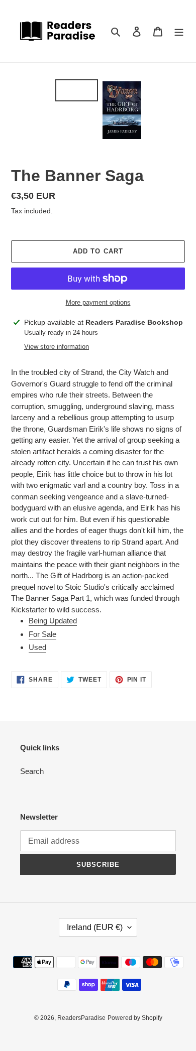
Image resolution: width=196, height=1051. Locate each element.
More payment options (98, 302)
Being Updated (53, 620)
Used (37, 647)
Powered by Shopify (135, 1017)
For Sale (42, 634)
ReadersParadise (81, 1017)
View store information (56, 346)
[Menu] (178, 31)
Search (32, 771)
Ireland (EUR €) (95, 927)
